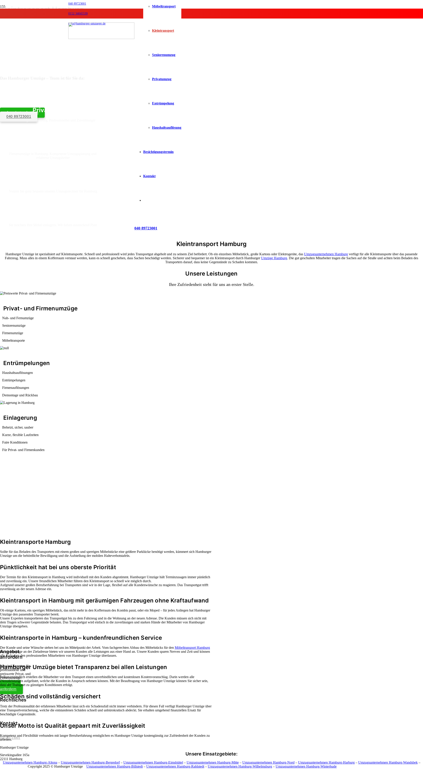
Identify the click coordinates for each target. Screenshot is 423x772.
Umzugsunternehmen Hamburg (326, 254)
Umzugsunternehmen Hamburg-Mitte (213, 762)
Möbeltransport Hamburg (192, 647)
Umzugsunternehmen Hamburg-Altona (30, 762)
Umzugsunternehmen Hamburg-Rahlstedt (175, 766)
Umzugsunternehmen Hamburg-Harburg (326, 762)
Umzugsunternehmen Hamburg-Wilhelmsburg (240, 766)
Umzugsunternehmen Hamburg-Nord (268, 762)
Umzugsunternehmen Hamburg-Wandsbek (388, 762)
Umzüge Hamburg (274, 258)
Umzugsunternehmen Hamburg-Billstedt (114, 766)
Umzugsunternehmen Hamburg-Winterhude (306, 766)
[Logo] (101, 38)
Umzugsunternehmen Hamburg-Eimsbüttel (153, 762)
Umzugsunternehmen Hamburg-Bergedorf (90, 762)
